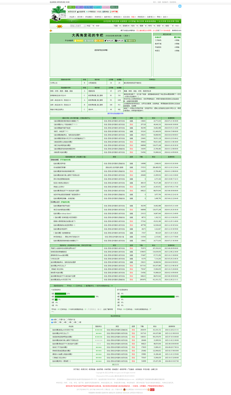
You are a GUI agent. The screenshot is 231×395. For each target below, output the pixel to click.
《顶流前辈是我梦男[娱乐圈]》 (62, 337)
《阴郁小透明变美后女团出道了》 (63, 221)
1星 (79, 322)
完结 (177, 21)
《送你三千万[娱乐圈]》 (59, 347)
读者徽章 (69, 40)
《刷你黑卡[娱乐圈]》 (60, 152)
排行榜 (79, 17)
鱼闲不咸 (158, 44)
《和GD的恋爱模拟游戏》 (61, 179)
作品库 (72, 17)
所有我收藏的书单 (115, 113)
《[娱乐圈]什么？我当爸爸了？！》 (65, 124)
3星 (70, 322)
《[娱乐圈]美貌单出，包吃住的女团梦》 (67, 135)
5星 (60, 322)
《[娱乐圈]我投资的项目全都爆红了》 (66, 121)
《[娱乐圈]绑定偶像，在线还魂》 (63, 198)
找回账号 (165, 2)
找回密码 (173, 2)
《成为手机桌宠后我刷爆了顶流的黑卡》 (66, 194)
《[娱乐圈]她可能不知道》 (62, 128)
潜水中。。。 (93, 109)
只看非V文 (71, 320)
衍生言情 (170, 21)
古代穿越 (132, 21)
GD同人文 (53, 83)
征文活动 (126, 17)
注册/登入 (150, 17)
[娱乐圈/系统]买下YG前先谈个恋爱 (62, 276)
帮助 (158, 17)
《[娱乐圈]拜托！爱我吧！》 (61, 361)
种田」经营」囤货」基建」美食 (61, 91)
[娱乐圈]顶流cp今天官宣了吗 (60, 280)
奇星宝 (157, 51)
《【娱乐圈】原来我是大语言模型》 (64, 217)
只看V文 (62, 320)
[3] (118, 364)
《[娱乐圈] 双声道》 (59, 163)
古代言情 (107, 21)
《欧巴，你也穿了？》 (61, 131)
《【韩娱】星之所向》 (59, 358)
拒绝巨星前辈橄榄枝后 (58, 252)
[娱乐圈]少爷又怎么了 (58, 266)
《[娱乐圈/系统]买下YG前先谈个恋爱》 (65, 191)
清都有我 (91, 91)
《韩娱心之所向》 (58, 187)
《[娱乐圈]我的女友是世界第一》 (63, 225)
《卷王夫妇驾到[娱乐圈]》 (62, 145)
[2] (115, 364)
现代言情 (115, 21)
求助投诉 (141, 17)
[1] (113, 364)
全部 (55, 320)
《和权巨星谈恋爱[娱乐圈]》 (61, 351)
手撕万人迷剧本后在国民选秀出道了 (63, 248)
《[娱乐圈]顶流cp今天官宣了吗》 (63, 330)
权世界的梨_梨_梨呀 (95, 95)
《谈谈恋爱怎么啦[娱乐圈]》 (63, 142)
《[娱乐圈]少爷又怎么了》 (60, 333)
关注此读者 (110, 36)
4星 (65, 322)
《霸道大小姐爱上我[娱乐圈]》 (62, 354)
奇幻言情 (140, 21)
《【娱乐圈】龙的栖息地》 (61, 233)
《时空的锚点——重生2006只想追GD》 (65, 237)
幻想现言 (123, 21)
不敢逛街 (158, 47)
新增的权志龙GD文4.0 (58, 95)
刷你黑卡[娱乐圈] (56, 273)
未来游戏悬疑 (150, 21)
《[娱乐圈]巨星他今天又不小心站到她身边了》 (69, 138)
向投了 (141, 30)
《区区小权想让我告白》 (60, 183)
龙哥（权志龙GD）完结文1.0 (60, 100)
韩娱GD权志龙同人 (57, 109)
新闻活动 (117, 17)
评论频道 (88, 17)
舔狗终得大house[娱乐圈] (59, 255)
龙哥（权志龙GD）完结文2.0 (60, 105)
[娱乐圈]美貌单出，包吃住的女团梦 (63, 262)
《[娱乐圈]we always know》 (61, 213)
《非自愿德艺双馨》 (59, 167)
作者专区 (98, 17)
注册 (159, 2)
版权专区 (107, 17)
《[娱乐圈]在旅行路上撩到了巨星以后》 (66, 175)
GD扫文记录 (54, 259)
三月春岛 (158, 40)
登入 (154, 2)
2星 (75, 322)
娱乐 (164, 17)
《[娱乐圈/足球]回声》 (59, 229)
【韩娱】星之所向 (56, 269)
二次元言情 (161, 21)
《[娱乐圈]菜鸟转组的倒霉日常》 (64, 149)
